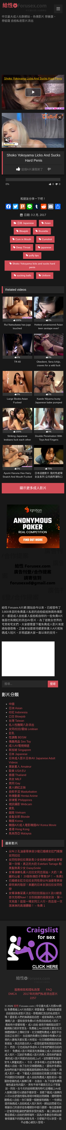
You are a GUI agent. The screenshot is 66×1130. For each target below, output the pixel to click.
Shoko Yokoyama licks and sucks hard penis (33, 265)
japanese (46, 247)
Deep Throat (23, 247)
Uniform (46, 275)
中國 (11, 704)
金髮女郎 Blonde (19, 816)
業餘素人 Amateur (20, 766)
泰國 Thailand (17, 775)
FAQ (49, 989)
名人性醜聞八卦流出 (21, 724)
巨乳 (11, 733)
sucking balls (24, 275)
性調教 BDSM (17, 737)
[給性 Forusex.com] (27, 8)
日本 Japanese (25, 223)
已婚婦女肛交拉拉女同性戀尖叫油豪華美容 (35, 880)
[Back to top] (55, 1119)
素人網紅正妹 (17, 787)
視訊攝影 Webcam (20, 804)
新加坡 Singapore (20, 749)
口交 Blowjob (17, 716)
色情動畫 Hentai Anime (23, 795)
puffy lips (34, 255)
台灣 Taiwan (16, 720)
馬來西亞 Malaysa (20, 833)
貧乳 (11, 808)
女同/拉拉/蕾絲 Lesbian (23, 729)
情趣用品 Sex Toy (20, 741)
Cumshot (47, 239)
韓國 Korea (16, 820)
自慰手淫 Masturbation (23, 791)
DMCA (12, 993)
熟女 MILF (15, 779)
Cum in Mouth (23, 239)
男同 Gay (14, 783)
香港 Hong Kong (19, 829)
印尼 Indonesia (18, 712)
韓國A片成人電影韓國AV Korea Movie (32, 825)
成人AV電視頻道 (19, 745)
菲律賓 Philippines (20, 800)
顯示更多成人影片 (33, 488)
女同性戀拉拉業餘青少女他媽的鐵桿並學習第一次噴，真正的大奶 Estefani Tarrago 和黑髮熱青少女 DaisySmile (35, 864)
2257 (33, 998)
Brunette (43, 231)
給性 (16, 1006)
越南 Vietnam (17, 812)
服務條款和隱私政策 (27, 989)
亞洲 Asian (15, 708)
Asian (48, 223)
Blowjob (23, 231)
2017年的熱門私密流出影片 (40, 993)
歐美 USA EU (17, 770)
